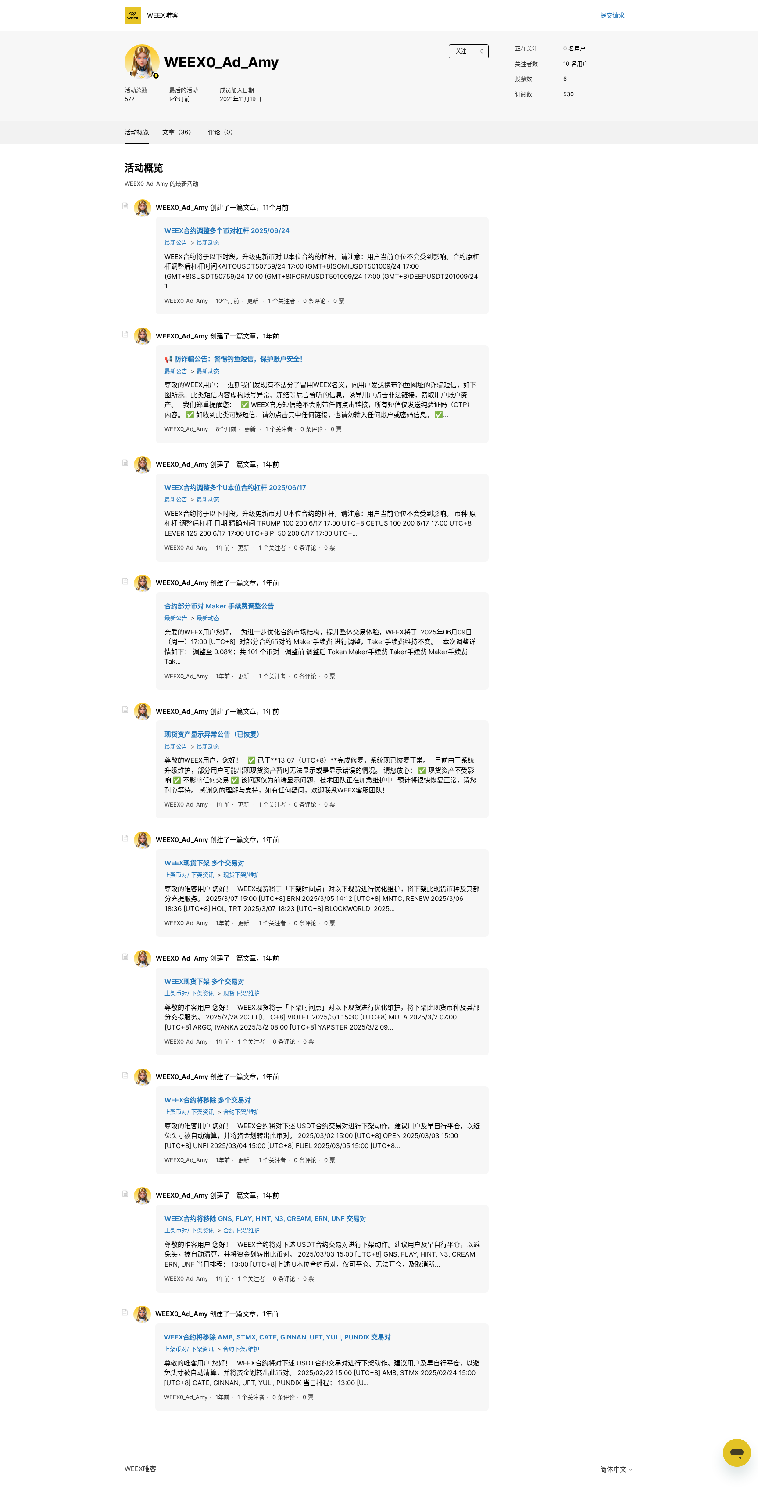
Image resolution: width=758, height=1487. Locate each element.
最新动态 (208, 242)
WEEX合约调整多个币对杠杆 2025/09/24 (227, 231)
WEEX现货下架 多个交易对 (204, 863)
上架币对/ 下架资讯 (189, 874)
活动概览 (137, 132)
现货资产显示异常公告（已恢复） (213, 734)
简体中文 (614, 1469)
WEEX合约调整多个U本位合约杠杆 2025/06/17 (235, 487)
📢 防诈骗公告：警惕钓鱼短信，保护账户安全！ (235, 359)
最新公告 (175, 242)
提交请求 (612, 15)
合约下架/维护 (241, 1111)
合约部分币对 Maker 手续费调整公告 (219, 606)
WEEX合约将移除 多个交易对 (207, 1100)
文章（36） (178, 132)
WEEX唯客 (140, 1469)
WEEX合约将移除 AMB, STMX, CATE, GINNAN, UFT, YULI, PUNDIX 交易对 (277, 1337)
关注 (461, 51)
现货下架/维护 (241, 874)
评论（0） (222, 132)
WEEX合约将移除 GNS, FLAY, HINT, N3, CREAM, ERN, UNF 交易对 (265, 1218)
